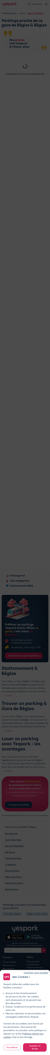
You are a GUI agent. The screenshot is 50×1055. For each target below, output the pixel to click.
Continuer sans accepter (36, 972)
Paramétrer (12, 1047)
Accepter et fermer (34, 1047)
